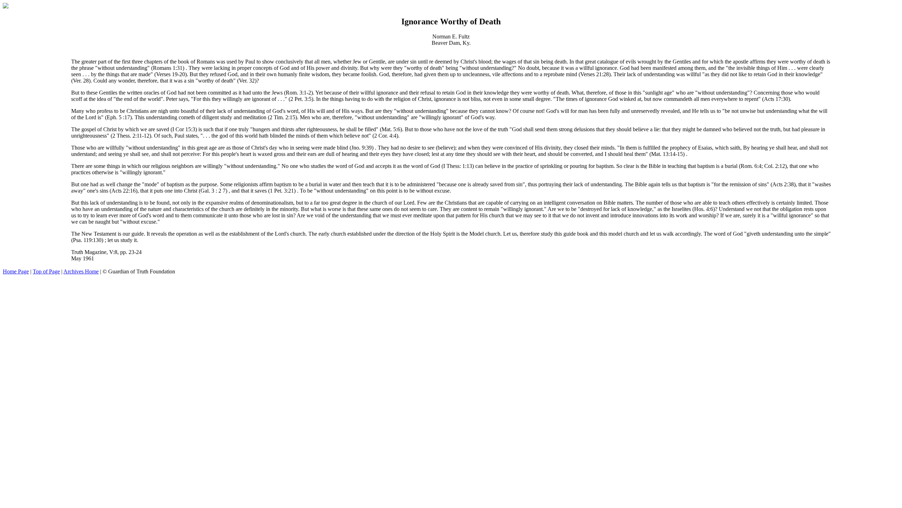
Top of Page (46, 271)
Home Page (16, 271)
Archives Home (81, 271)
